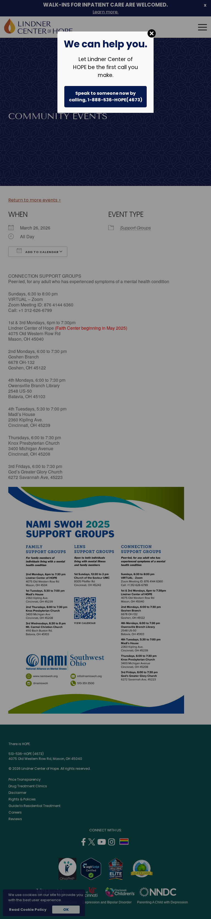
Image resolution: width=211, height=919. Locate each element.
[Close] (152, 33)
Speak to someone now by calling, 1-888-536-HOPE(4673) (105, 96)
